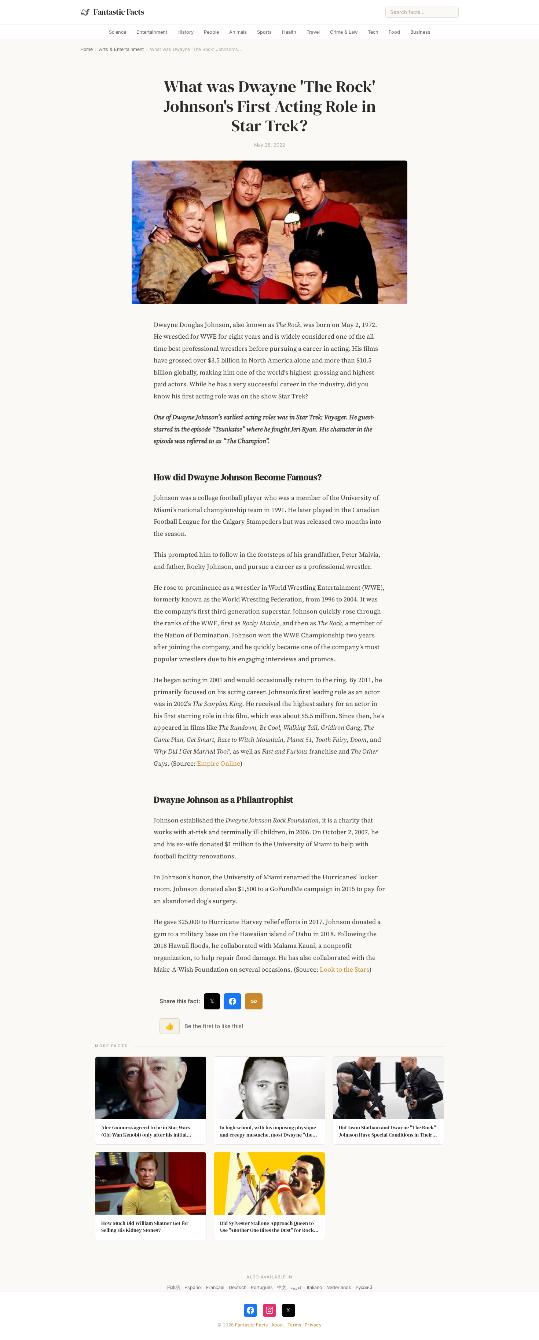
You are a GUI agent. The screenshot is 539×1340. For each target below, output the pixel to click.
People (211, 32)
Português (262, 1287)
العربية (296, 1287)
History (185, 32)
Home (86, 49)
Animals (238, 32)
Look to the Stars (344, 969)
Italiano (314, 1287)
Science (117, 32)
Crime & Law (344, 32)
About (277, 1325)
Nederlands (338, 1287)
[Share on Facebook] (232, 1001)
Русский (364, 1287)
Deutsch (237, 1287)
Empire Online (218, 763)
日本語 (173, 1287)
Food (394, 32)
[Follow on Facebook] (250, 1310)
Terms (294, 1325)
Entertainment (151, 32)
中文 (281, 1287)
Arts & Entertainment (121, 49)
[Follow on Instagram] (269, 1310)
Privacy (313, 1325)
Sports (264, 32)
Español (193, 1287)
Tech (373, 32)
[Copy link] (254, 1001)
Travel (313, 32)
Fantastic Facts (251, 1325)
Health (289, 32)
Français (215, 1287)
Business (420, 32)
